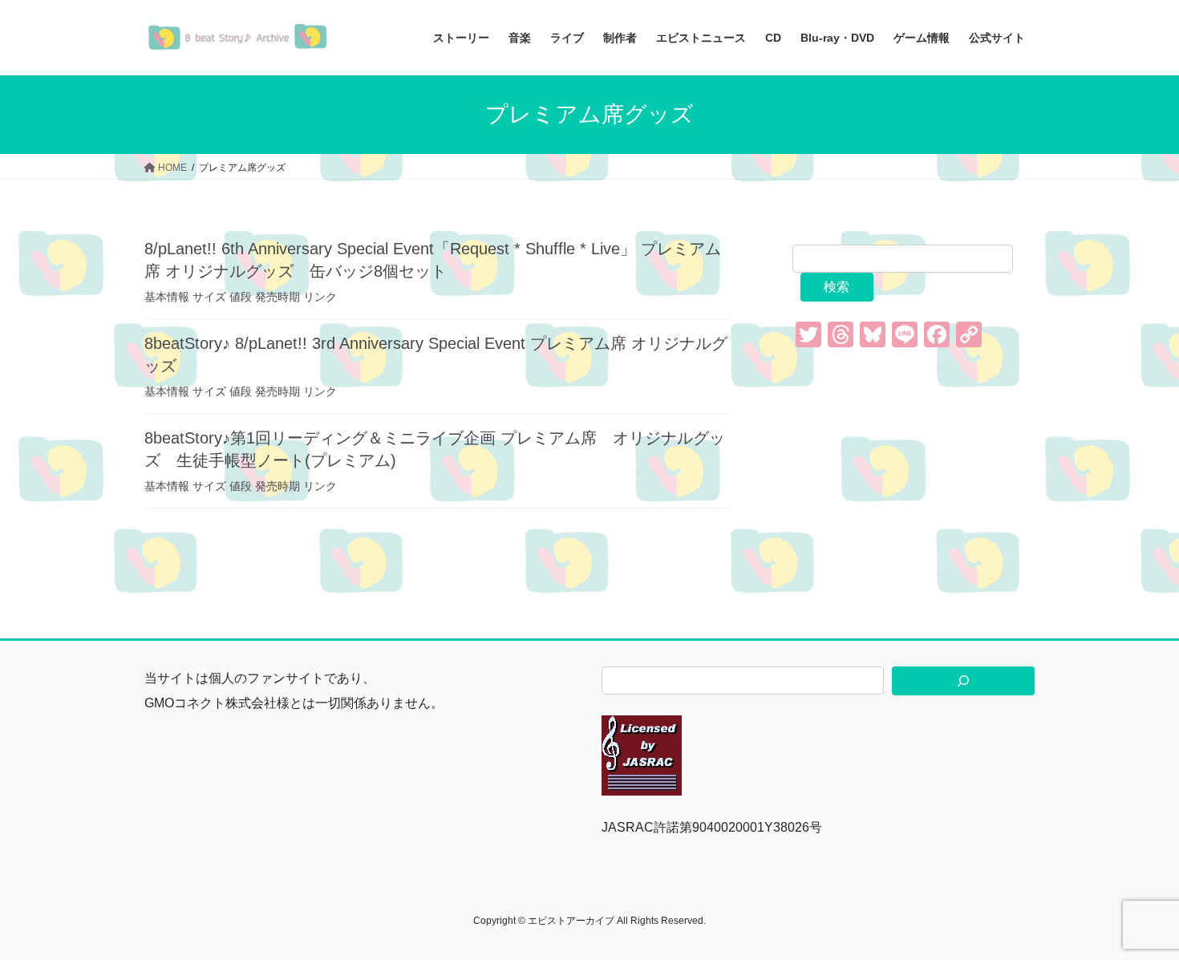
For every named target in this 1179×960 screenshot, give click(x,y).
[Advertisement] (913, 471)
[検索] (963, 680)
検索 (836, 287)
